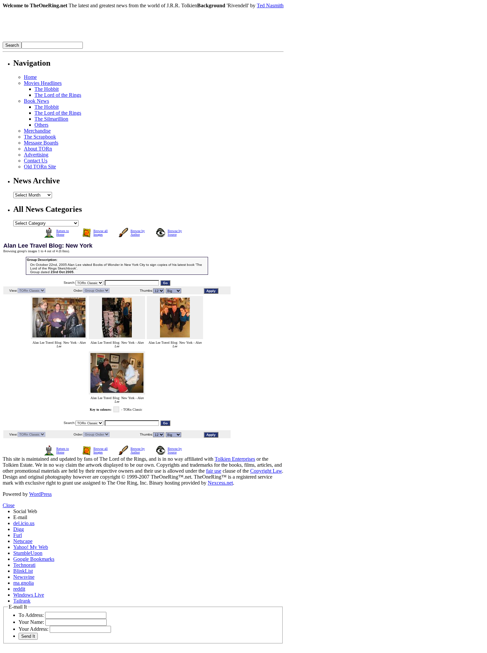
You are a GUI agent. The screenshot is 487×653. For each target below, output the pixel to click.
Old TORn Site (40, 166)
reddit (19, 589)
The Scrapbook (40, 137)
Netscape (22, 541)
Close (9, 505)
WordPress (40, 494)
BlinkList (23, 571)
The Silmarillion (51, 119)
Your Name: (31, 622)
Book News (36, 101)
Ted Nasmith (270, 5)
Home (30, 77)
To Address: (31, 615)
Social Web (25, 511)
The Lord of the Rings (57, 95)
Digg (18, 529)
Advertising (36, 154)
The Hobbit (46, 89)
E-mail (20, 517)
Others (41, 125)
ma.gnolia (23, 583)
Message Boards (41, 143)
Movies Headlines (43, 83)
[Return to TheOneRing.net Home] (102, 40)
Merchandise (37, 131)
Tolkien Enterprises (235, 459)
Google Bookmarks (33, 559)
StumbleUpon (27, 553)
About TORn (38, 148)
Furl (17, 535)
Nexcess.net (220, 483)
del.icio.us (23, 523)
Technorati (24, 565)
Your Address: (33, 629)
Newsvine (23, 577)
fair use (213, 471)
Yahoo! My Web (30, 547)
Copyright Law (266, 471)
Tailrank (21, 601)
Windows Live (28, 595)
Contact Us (35, 160)
